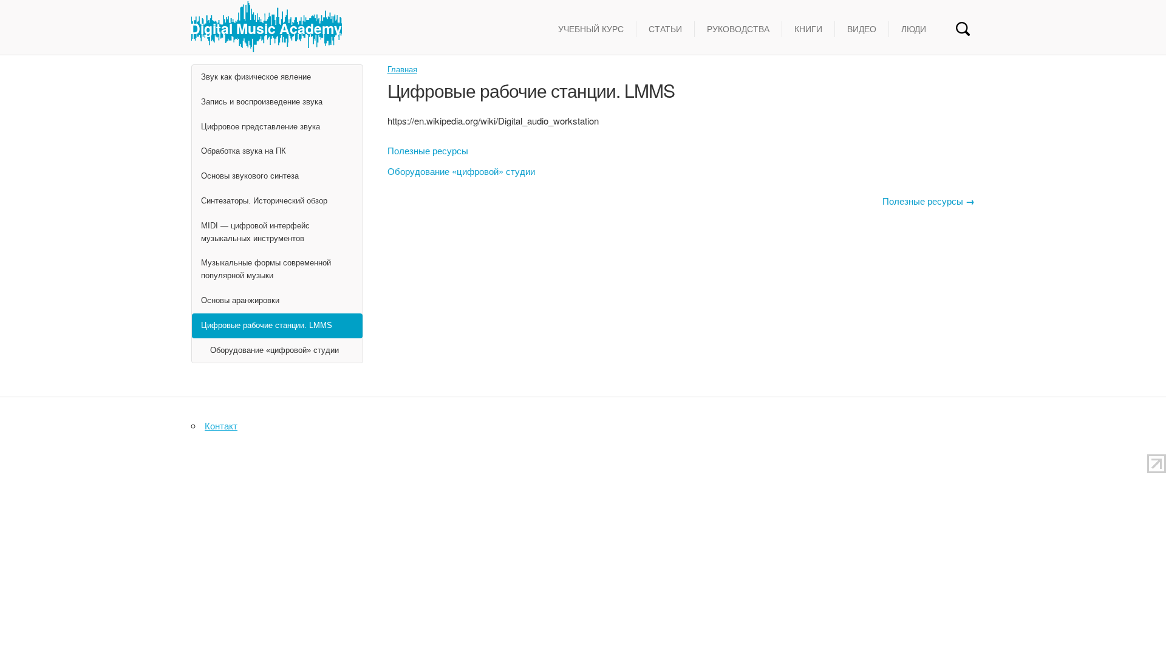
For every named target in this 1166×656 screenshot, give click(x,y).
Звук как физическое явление (256, 76)
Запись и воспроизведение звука (261, 101)
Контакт (221, 425)
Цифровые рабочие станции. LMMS (266, 325)
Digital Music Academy (266, 28)
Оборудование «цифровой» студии (461, 171)
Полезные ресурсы (427, 150)
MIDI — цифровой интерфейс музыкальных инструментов (255, 232)
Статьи (665, 29)
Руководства (738, 29)
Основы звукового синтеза (250, 175)
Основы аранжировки (240, 300)
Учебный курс (591, 29)
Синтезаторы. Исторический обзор (264, 200)
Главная (402, 69)
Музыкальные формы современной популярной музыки (266, 269)
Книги (808, 29)
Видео (861, 29)
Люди (913, 29)
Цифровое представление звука (260, 126)
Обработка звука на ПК (243, 150)
